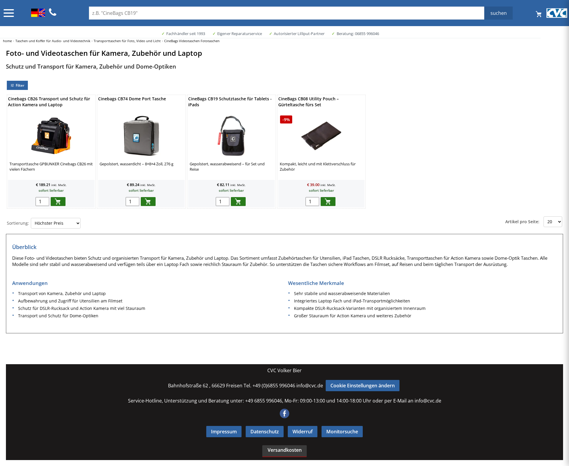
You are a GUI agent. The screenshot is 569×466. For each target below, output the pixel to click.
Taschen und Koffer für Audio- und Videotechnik (52, 41)
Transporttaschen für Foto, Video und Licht (127, 41)
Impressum (224, 431)
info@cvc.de (309, 385)
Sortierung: (18, 223)
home (7, 41)
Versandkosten (285, 450)
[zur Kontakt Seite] (52, 15)
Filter (20, 85)
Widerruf (303, 431)
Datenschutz (264, 431)
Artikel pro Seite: (522, 221)
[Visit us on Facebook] (284, 416)
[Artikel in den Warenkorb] (58, 201)
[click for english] (38, 15)
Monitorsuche (342, 431)
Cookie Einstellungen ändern (362, 385)
